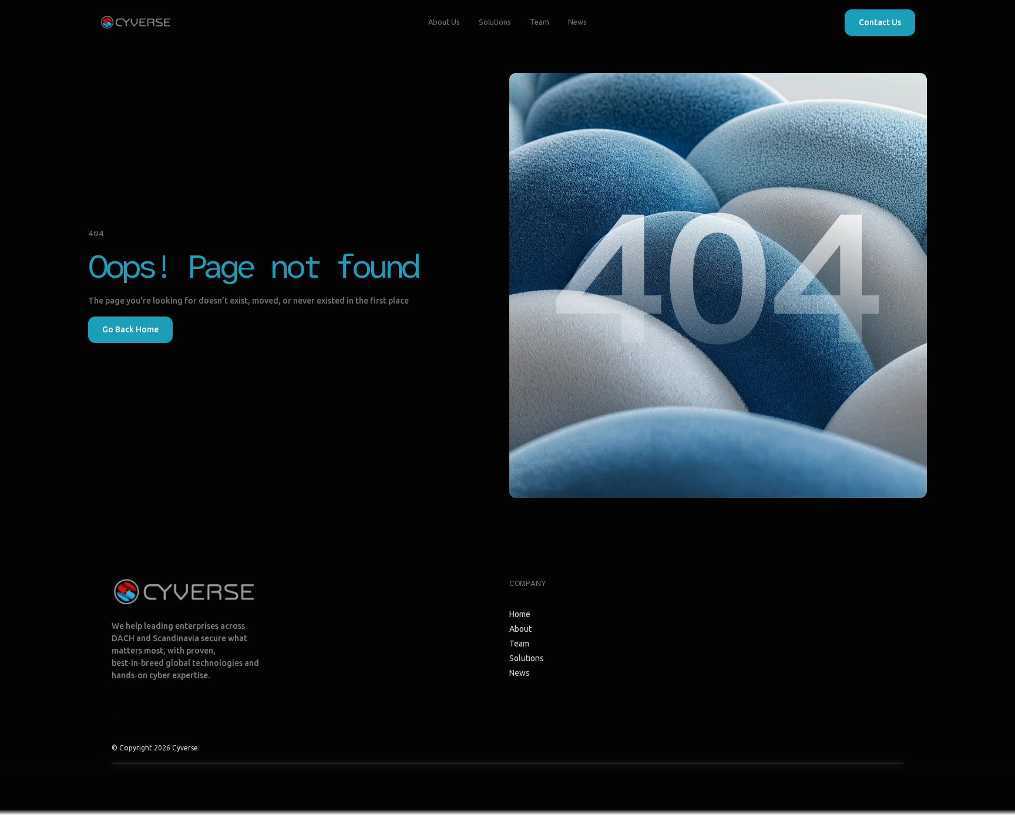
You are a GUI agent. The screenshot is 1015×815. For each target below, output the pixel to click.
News (577, 22)
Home (519, 614)
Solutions (495, 22)
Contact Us (880, 22)
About (520, 629)
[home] (135, 22)
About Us (444, 22)
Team (539, 22)
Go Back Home (130, 329)
